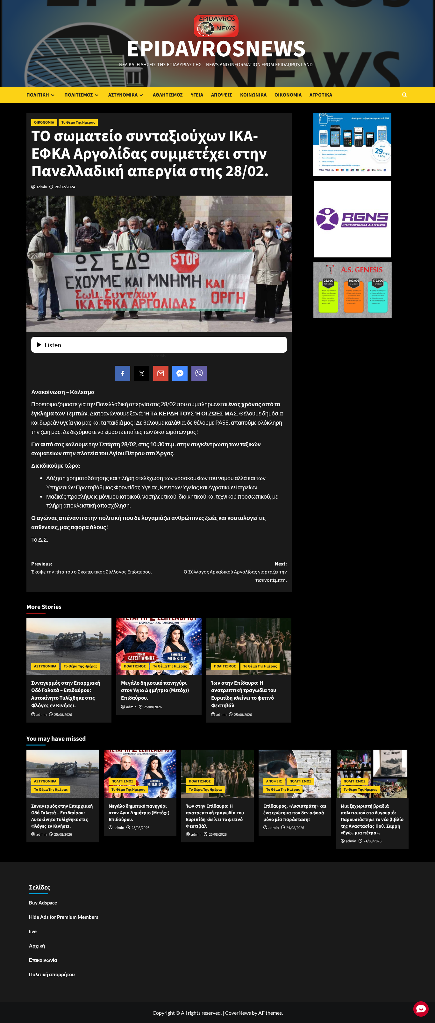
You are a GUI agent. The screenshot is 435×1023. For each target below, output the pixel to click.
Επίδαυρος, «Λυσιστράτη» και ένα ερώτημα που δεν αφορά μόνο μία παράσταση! (294, 813)
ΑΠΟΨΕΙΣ (221, 94)
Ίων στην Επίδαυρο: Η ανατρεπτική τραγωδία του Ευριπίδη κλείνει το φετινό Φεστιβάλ (243, 694)
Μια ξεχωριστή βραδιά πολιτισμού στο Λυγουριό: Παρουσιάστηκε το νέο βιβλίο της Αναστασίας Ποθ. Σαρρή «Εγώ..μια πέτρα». (372, 819)
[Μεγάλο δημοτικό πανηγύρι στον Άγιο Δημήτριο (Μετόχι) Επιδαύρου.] (158, 646)
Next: (235, 572)
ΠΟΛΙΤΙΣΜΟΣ (78, 94)
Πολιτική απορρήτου (52, 974)
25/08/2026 (63, 714)
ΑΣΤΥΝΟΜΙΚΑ (123, 94)
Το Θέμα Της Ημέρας (78, 122)
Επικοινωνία (43, 960)
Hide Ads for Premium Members (63, 917)
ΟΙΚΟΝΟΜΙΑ (288, 94)
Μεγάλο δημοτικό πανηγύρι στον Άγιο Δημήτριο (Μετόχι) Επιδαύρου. (155, 690)
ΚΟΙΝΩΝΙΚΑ (253, 94)
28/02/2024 (65, 186)
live (33, 931)
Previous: (91, 568)
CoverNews (238, 1013)
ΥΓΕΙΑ (197, 94)
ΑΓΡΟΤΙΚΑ (321, 94)
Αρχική (37, 945)
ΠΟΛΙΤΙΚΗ (37, 94)
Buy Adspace (43, 902)
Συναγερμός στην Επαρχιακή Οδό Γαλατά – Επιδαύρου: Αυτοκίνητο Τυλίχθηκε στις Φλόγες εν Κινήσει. (65, 694)
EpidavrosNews (216, 49)
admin (42, 186)
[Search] (405, 94)
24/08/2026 (295, 828)
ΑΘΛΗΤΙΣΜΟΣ (168, 94)
